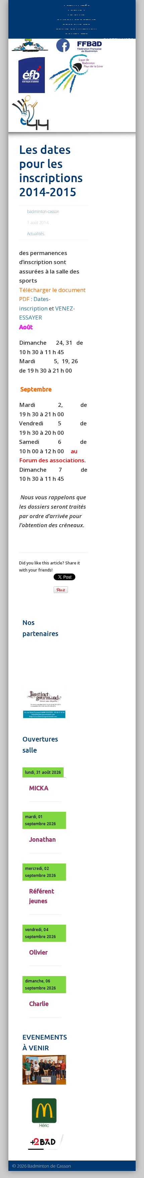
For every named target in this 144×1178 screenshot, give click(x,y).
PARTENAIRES (118, 38)
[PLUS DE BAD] (44, 1149)
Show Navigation (111, 61)
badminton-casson (43, 211)
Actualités (35, 234)
